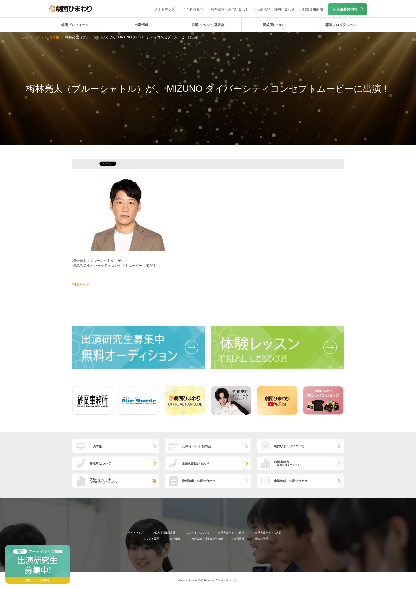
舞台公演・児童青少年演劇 (207, 538)
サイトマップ (164, 9)
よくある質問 (192, 9)
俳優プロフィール (75, 25)
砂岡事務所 (288, 463)
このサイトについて (198, 532)
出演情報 (141, 25)
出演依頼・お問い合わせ (276, 9)
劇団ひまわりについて (289, 446)
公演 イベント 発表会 (208, 25)
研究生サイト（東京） (234, 532)
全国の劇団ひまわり (195, 463)
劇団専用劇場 (312, 9)
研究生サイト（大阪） (271, 532)
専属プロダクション (341, 25)
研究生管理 (261, 538)
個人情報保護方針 (164, 532)
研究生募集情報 (345, 9)
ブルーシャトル (104, 481)
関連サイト (81, 284)
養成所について (275, 25)
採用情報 (239, 538)
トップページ (28, 37)
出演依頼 (175, 538)
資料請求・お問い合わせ (230, 9)
